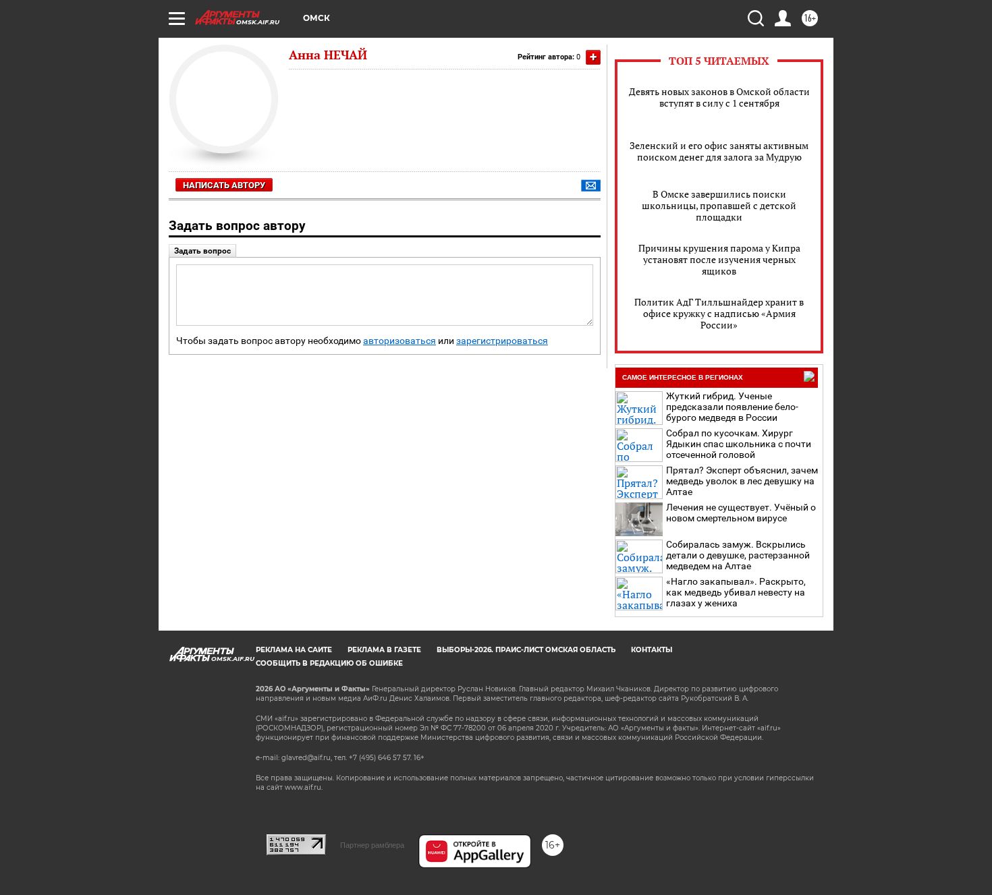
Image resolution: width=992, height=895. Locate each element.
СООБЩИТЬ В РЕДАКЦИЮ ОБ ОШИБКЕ (329, 663)
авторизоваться (399, 341)
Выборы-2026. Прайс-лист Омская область (526, 649)
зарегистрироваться (502, 341)
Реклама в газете (384, 649)
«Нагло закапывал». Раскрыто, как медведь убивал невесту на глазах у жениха (736, 592)
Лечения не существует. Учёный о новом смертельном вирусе (741, 512)
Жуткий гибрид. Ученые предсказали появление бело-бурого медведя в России (732, 407)
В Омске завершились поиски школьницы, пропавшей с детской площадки (719, 205)
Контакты (651, 649)
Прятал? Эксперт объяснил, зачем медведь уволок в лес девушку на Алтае (742, 481)
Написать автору (224, 185)
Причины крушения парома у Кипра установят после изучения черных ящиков (719, 259)
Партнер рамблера (372, 845)
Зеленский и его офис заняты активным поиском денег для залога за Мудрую (719, 151)
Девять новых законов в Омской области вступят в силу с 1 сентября (719, 97)
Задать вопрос (202, 251)
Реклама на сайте (294, 649)
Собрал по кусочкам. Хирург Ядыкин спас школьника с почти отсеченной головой (738, 444)
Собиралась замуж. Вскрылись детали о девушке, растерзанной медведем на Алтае (738, 555)
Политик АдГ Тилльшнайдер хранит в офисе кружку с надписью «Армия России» (719, 313)
